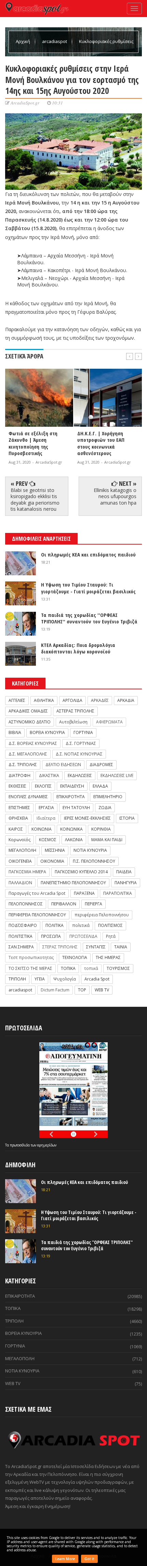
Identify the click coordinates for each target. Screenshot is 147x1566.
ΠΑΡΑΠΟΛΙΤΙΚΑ (117, 893)
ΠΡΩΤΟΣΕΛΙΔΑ (83, 936)
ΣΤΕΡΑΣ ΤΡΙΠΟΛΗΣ (60, 947)
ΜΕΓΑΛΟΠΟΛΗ (22, 850)
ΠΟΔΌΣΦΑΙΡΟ (23, 925)
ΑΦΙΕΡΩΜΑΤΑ (109, 722)
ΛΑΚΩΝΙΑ (74, 840)
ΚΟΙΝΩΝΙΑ (41, 829)
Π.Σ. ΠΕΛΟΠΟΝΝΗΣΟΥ (94, 861)
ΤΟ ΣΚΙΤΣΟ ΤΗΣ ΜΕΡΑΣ (30, 968)
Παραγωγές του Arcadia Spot (37, 893)
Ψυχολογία (64, 979)
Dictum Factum (55, 990)
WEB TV (102, 990)
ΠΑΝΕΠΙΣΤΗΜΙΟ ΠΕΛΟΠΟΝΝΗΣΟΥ (73, 883)
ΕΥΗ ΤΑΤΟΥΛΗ (76, 807)
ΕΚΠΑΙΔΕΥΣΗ (72, 786)
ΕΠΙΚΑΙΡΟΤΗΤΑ (70, 797)
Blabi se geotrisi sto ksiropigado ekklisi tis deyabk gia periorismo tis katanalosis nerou (35, 499)
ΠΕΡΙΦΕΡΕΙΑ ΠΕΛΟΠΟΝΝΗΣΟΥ (37, 915)
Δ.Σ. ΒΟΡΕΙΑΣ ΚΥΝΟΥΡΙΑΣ (33, 743)
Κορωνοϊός (19, 840)
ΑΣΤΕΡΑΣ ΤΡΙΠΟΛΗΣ (75, 711)
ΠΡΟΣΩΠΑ (51, 936)
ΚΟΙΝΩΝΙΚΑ (71, 829)
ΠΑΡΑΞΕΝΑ (84, 893)
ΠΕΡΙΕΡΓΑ (93, 904)
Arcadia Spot (96, 979)
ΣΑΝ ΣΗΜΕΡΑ (21, 947)
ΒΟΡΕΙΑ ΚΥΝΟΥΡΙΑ (47, 732)
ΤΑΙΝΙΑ (120, 947)
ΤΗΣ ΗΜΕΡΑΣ (108, 957)
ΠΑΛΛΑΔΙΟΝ (20, 883)
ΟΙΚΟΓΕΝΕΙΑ (20, 861)
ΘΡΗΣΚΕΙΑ (18, 818)
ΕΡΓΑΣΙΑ (46, 807)
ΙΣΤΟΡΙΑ (127, 818)
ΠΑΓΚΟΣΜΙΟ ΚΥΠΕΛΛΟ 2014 (81, 872)
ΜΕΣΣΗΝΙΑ (55, 850)
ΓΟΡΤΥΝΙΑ (83, 732)
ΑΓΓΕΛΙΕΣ (17, 700)
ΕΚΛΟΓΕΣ (43, 786)
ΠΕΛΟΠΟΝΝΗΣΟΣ (26, 904)
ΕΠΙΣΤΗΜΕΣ (19, 807)
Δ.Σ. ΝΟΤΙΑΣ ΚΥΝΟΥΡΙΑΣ (79, 754)
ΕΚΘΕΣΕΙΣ (17, 786)
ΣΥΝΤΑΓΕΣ (96, 947)
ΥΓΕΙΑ (40, 979)
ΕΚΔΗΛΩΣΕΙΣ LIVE (117, 775)
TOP (82, 990)
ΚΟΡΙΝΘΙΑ (101, 829)
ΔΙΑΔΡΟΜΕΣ (101, 764)
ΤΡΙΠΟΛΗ (17, 979)
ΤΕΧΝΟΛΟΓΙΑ (74, 957)
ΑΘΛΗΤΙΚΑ (44, 700)
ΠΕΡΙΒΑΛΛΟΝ (63, 904)
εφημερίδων (46, 1145)
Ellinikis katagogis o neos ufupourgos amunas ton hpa (115, 496)
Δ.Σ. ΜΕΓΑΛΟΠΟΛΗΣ (28, 754)
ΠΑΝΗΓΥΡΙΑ (126, 883)
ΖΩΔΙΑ (104, 807)
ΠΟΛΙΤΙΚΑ (54, 925)
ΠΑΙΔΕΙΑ (124, 872)
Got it (89, 1558)
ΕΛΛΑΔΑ (100, 786)
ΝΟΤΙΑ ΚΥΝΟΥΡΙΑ (90, 850)
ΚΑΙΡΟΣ (16, 829)
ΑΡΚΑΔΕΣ (100, 700)
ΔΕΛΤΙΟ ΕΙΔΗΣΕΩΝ (63, 764)
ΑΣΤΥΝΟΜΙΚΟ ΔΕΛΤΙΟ (30, 722)
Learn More (65, 1558)
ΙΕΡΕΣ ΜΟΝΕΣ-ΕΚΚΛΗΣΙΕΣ (87, 818)
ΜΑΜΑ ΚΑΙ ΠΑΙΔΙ (106, 840)
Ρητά (111, 936)
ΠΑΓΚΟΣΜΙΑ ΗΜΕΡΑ (27, 872)
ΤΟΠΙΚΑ (68, 968)
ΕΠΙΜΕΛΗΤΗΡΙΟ (107, 797)
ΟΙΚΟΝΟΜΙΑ (52, 861)
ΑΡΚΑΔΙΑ (125, 700)
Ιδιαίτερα (46, 818)
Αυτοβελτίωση (73, 722)
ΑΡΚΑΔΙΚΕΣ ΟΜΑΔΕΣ (28, 711)
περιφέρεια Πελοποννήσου (102, 915)
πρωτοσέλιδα (20, 1145)
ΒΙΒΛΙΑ (15, 732)
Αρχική (23, 41)
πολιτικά (81, 925)
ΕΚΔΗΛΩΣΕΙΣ (80, 775)
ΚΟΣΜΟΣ (47, 840)
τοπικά (91, 968)
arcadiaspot (55, 41)
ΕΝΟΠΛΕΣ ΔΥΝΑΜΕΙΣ (28, 797)
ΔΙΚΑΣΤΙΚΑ (49, 775)
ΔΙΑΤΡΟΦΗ (19, 775)
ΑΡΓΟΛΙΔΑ (72, 700)
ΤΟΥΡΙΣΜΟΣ (118, 968)
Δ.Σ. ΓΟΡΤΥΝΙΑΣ (81, 743)
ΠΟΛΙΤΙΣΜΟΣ (110, 925)
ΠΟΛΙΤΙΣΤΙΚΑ (20, 936)
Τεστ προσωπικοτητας (31, 957)
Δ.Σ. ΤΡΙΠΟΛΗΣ (23, 764)
